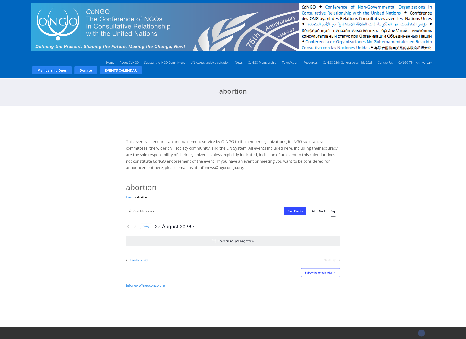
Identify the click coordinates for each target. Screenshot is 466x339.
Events (130, 197)
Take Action (290, 63)
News (239, 63)
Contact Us (385, 63)
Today (146, 226)
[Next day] (135, 226)
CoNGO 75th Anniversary (415, 63)
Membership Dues (52, 70)
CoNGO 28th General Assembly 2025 (347, 63)
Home (110, 63)
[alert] (233, 241)
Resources (310, 63)
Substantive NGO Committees (164, 63)
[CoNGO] (233, 51)
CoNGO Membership (262, 63)
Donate (86, 70)
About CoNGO (129, 63)
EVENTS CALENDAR (121, 70)
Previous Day (139, 260)
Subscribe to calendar (318, 272)
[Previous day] (128, 226)
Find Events (295, 211)
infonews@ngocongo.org (145, 285)
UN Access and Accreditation (210, 63)
